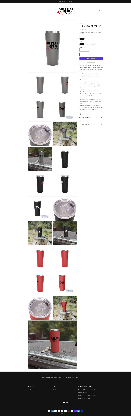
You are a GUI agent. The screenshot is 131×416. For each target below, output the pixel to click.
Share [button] (82, 128)
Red (93, 44)
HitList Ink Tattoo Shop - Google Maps (87, 395)
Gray (82, 44)
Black (88, 44)
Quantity (81, 47)
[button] (29, 10)
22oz (82, 38)
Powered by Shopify (68, 413)
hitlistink (63, 413)
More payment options (91, 61)
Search (29, 389)
